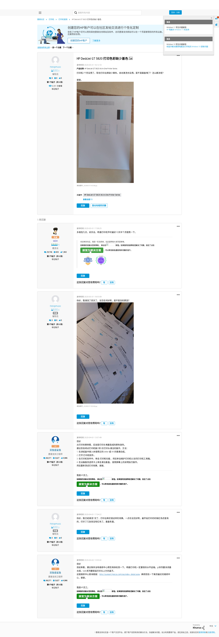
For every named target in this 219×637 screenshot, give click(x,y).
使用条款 (202, 632)
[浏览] (39, 12)
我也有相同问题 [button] (99, 205)
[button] (178, 56)
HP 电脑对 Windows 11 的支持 (178, 29)
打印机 (51, 19)
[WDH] (55, 231)
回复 (83, 205)
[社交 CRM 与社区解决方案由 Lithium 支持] (198, 627)
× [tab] (212, 18)
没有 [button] (112, 282)
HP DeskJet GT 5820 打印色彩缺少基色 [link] (86, 19)
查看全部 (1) (88, 199)
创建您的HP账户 (78, 40)
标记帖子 (55, 89)
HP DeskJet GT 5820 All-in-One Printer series (102, 195)
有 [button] (104, 282)
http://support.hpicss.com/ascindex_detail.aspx (119, 574)
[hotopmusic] (55, 60)
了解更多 (96, 41)
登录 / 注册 (175, 12)
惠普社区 (40, 19)
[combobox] (107, 12)
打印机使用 (63, 19)
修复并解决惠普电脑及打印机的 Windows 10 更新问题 (187, 46)
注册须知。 (212, 632)
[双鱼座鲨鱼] (55, 440)
